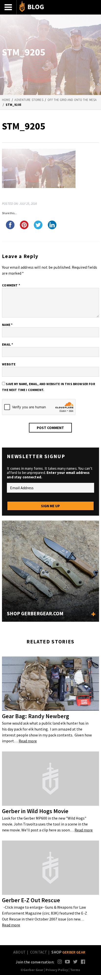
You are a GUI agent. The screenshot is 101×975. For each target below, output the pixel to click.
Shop (68, 952)
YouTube (67, 961)
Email (7, 344)
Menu (8, 7)
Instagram (60, 961)
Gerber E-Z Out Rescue (31, 900)
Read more (28, 740)
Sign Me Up (50, 506)
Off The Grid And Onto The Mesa (72, 100)
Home (6, 100)
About (19, 952)
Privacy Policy (57, 970)
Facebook (83, 961)
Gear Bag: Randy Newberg (35, 716)
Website (8, 364)
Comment (11, 285)
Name (7, 325)
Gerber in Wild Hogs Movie (35, 811)
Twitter (75, 961)
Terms (75, 970)
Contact (38, 952)
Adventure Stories (28, 100)
